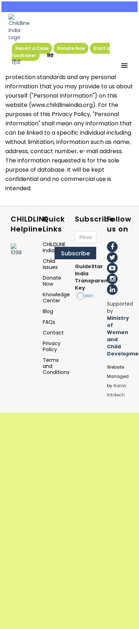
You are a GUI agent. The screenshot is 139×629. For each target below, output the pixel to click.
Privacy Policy (52, 346)
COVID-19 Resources (69, 6)
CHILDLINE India (54, 247)
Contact (53, 332)
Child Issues (50, 264)
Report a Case (31, 48)
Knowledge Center (56, 297)
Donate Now (71, 48)
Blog (48, 311)
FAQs (49, 322)
